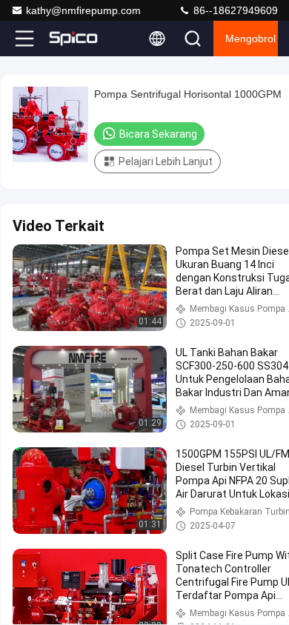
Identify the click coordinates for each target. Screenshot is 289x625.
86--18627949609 (234, 10)
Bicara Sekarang (158, 134)
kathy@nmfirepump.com (83, 10)
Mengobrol (250, 38)
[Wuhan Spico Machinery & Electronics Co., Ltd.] (73, 38)
